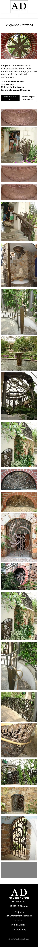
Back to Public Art (10, 97)
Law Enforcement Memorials (19, 930)
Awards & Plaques (19, 939)
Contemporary (19, 944)
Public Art (19, 935)
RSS (14, 921)
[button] (19, 117)
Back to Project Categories (28, 97)
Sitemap (24, 921)
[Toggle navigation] (19, 16)
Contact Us (20, 916)
